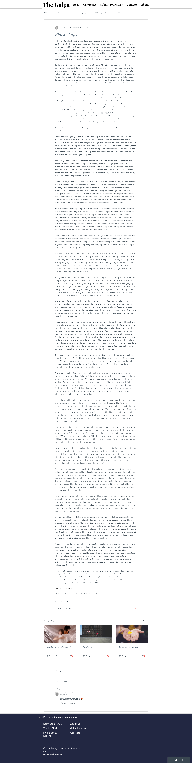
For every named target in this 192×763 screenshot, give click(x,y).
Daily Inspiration (85, 13)
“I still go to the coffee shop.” (59, 647)
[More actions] (135, 28)
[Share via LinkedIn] (67, 601)
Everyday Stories (59, 13)
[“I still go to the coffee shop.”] (60, 634)
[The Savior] (96, 634)
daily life (59, 588)
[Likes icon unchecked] (61, 703)
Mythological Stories (102, 13)
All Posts (47, 13)
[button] (145, 13)
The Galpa (56, 4)
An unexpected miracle (128, 647)
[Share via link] (72, 601)
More (115, 13)
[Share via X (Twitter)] (61, 601)
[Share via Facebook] (56, 601)
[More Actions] (135, 693)
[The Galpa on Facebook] (39, 717)
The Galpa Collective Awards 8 (91, 594)
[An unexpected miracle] (132, 634)
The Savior (87, 647)
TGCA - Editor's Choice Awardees (67, 594)
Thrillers (72, 13)
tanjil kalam (69, 588)
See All (145, 621)
